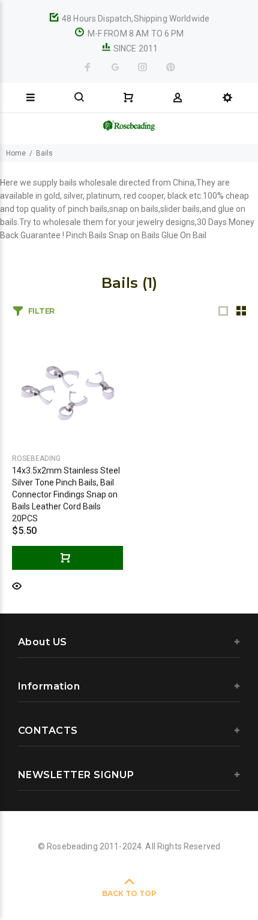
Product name (101, 872)
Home (16, 153)
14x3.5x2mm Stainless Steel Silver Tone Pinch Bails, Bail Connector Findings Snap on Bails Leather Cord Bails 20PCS (66, 494)
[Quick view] (17, 585)
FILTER (41, 310)
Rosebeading (36, 458)
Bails (44, 153)
